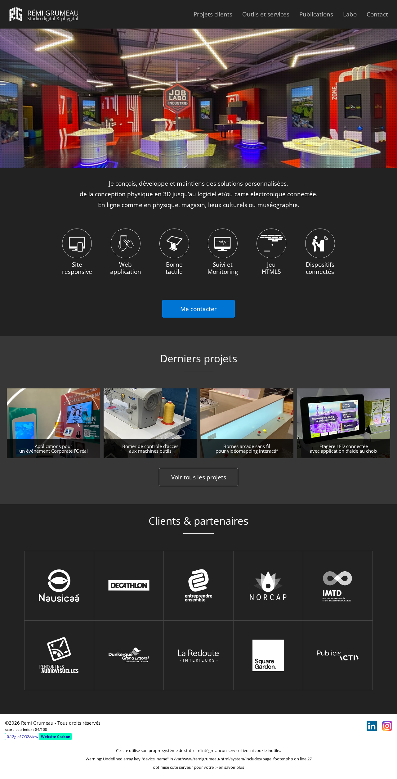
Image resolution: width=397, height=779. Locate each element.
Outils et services (265, 14)
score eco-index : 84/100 (26, 729)
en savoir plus (231, 767)
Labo (350, 14)
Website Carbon (55, 736)
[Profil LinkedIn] (372, 726)
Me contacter (198, 309)
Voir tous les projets (198, 477)
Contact (377, 14)
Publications (316, 14)
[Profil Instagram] (387, 726)
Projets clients (213, 14)
